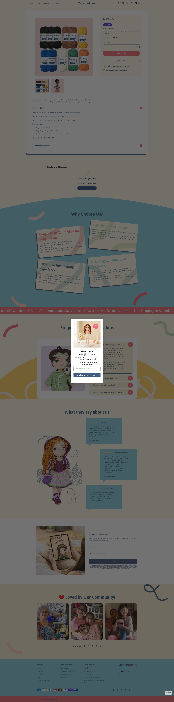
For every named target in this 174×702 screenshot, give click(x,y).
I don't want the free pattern (87, 380)
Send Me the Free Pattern (87, 375)
